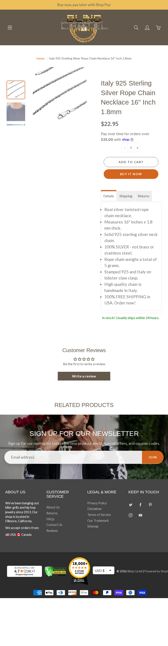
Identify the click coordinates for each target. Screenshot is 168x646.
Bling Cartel (135, 571)
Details (108, 196)
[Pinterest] (150, 505)
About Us (53, 507)
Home (41, 58)
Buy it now (131, 174)
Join (153, 457)
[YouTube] (140, 515)
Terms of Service (99, 515)
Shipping (125, 196)
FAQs (50, 519)
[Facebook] (140, 505)
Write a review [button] (84, 376)
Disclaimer (94, 509)
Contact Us (54, 525)
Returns (143, 196)
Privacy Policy (97, 503)
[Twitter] (131, 505)
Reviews (52, 531)
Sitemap (92, 526)
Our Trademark (98, 520)
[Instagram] (131, 515)
